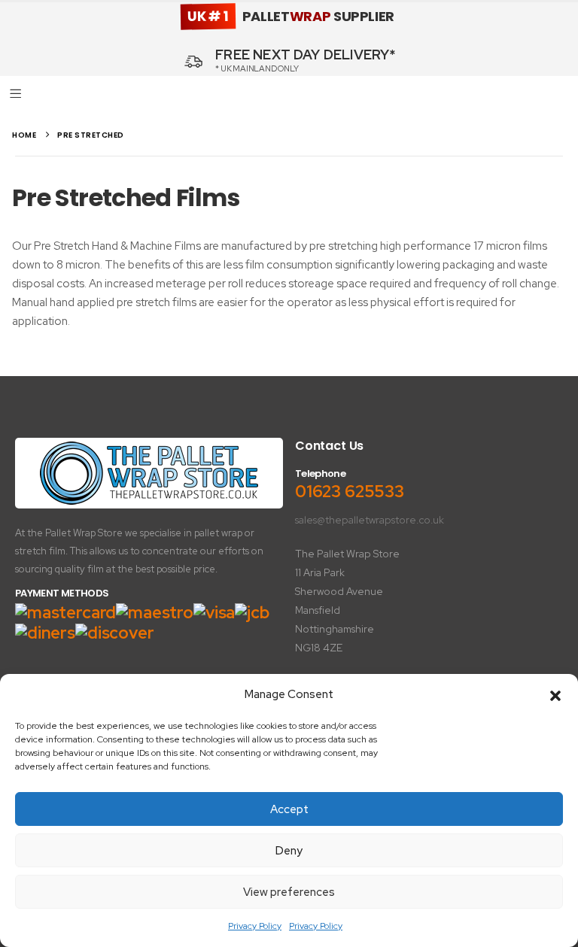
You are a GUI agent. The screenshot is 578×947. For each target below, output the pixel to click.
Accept (289, 809)
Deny (289, 850)
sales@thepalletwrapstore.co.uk (369, 520)
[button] (555, 695)
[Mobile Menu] (15, 95)
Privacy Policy (254, 926)
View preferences (289, 892)
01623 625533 (349, 491)
